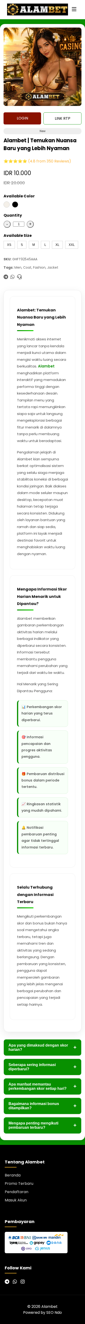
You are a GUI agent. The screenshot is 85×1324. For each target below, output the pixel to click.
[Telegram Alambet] (7, 1281)
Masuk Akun (16, 1200)
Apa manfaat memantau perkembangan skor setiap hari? (42, 1086)
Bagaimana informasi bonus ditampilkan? (42, 1106)
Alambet (46, 366)
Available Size (18, 235)
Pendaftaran (16, 1192)
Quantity (13, 215)
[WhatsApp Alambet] (15, 1281)
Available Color (19, 196)
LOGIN (22, 118)
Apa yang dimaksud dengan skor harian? (42, 1047)
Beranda (13, 1175)
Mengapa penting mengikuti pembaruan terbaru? (42, 1125)
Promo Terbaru (19, 1183)
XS (9, 245)
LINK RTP (62, 118)
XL (57, 245)
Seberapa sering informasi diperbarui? (42, 1067)
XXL (72, 245)
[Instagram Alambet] (23, 1281)
